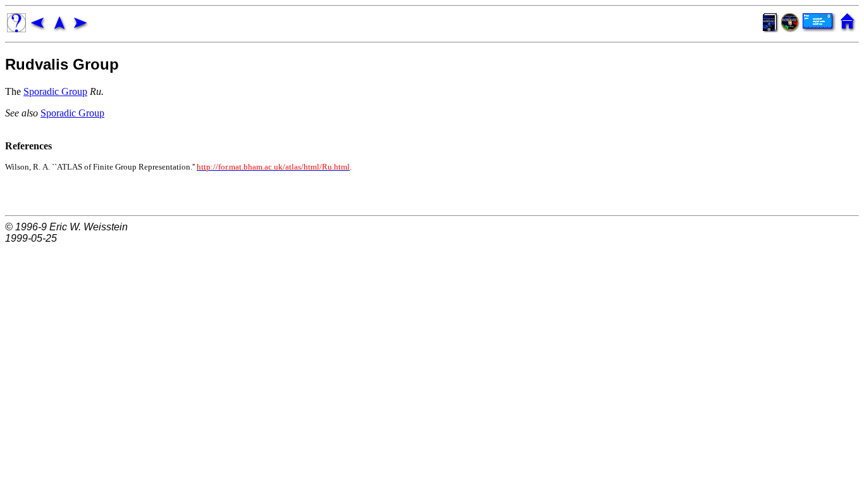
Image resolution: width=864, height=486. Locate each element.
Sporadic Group (55, 91)
